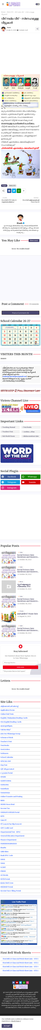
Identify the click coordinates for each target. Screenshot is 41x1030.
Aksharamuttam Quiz (31, 436)
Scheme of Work (7, 738)
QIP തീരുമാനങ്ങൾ (7, 769)
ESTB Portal (5, 879)
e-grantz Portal (6, 773)
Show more (34, 240)
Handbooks (5, 934)
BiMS (3, 800)
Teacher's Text (6, 742)
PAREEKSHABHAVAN (9, 844)
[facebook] (13, 982)
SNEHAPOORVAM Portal (10, 812)
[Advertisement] (20, 53)
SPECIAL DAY (6, 761)
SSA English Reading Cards (11, 722)
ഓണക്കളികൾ (6, 914)
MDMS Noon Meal (7, 804)
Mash (19, 223)
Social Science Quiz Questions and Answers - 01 (28, 556)
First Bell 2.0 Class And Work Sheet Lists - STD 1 (20, 959)
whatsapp (32, 477)
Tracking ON (25, 944)
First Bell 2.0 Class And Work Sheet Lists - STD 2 (20, 963)
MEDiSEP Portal (7, 887)
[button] (38, 4)
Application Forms (8, 710)
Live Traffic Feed (19, 902)
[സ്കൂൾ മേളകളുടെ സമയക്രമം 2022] (9, 586)
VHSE (3, 863)
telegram (11, 482)
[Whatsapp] (19, 191)
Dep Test (4, 765)
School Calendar (7, 757)
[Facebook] (9, 191)
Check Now (15, 1021)
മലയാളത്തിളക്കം (7, 726)
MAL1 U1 (10, 12)
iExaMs (3, 848)
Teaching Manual (8, 427)
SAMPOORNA (6, 781)
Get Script (12, 944)
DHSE (3, 859)
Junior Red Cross (7, 883)
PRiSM (3, 871)
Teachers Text (7, 432)
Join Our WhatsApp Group (10, 734)
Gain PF (4, 820)
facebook (12, 477)
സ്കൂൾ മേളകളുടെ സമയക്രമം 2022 (24, 585)
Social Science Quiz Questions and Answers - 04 (28, 629)
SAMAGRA (5, 785)
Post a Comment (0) (20, 313)
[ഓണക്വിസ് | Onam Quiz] (9, 616)
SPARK (3, 777)
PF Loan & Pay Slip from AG (11, 824)
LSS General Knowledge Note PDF (16, 918)
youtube (32, 482)
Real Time (18, 944)
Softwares (4, 753)
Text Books (27, 427)
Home (3, 12)
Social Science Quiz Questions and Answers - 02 (28, 571)
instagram (11, 488)
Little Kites (4, 852)
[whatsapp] (24, 982)
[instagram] (27, 982)
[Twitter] (14, 191)
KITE (2, 816)
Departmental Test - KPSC (11, 832)
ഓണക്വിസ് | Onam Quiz (27, 614)
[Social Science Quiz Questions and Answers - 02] (9, 572)
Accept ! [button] (7, 1026)
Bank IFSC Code (7, 855)
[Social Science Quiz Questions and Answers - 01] (9, 557)
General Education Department (12, 836)
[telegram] (20, 982)
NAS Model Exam (8, 436)
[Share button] (24, 191)
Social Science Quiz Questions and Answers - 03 (28, 600)
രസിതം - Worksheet (29, 936)
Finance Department (8, 840)
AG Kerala (4, 875)
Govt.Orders (5, 749)
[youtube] (17, 982)
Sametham (5, 789)
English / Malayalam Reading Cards (14, 718)
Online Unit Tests (7, 714)
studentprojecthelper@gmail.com (14, 376)
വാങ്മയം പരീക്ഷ (28, 432)
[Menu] (3, 4)
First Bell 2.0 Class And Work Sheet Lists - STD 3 (20, 967)
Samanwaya (5, 793)
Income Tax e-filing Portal (11, 891)
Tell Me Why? (5, 730)
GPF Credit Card (7, 828)
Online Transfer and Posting (12, 797)
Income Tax (5, 808)
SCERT (3, 867)
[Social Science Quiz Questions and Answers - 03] (9, 601)
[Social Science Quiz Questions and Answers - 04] (9, 630)
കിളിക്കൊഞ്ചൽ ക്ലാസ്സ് (9, 706)
